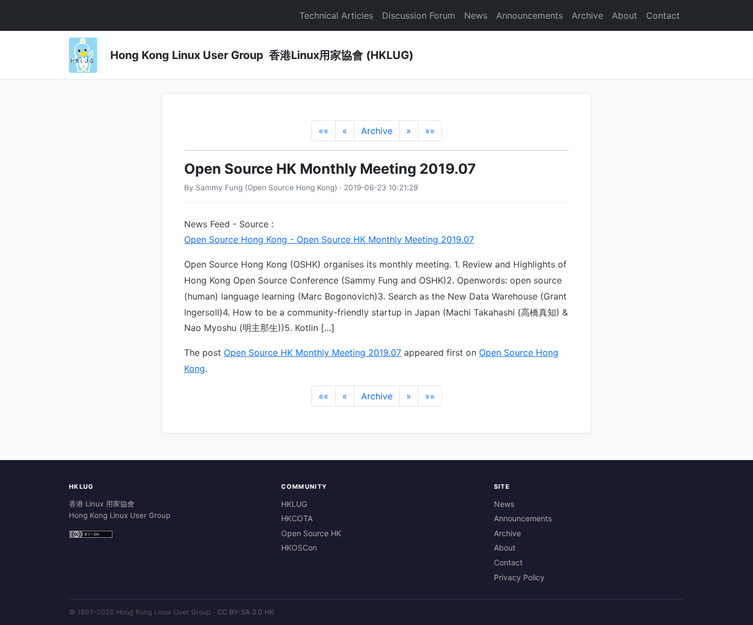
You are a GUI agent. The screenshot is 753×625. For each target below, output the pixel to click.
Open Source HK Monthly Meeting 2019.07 (312, 352)
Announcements (529, 15)
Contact (663, 15)
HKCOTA (297, 518)
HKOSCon (299, 547)
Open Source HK (311, 533)
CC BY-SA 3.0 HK (245, 612)
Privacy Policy (519, 577)
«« (324, 130)
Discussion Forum (418, 15)
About (624, 15)
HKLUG (294, 504)
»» (430, 130)
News (475, 15)
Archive (587, 15)
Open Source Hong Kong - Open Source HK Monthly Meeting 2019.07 (329, 239)
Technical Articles (336, 15)
